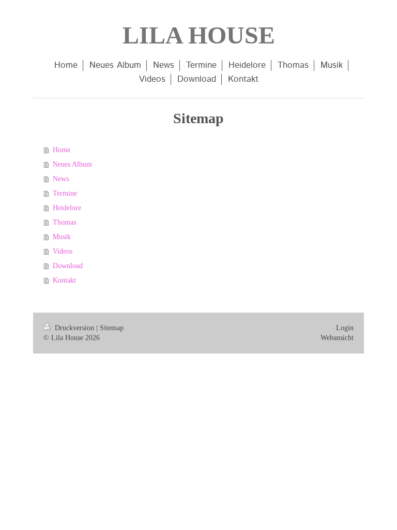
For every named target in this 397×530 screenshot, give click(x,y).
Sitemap (112, 328)
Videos (62, 251)
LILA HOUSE (199, 35)
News (61, 179)
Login (345, 328)
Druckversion (74, 328)
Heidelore (67, 208)
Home (61, 150)
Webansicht (337, 338)
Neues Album (72, 164)
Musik (62, 237)
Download (68, 266)
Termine (65, 193)
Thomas (64, 222)
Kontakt (64, 280)
